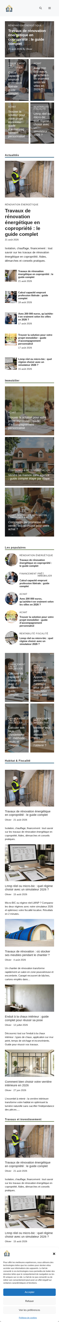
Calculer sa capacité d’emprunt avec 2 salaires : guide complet (15, 684)
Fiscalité (40, 109)
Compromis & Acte (20, 470)
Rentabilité (41, 107)
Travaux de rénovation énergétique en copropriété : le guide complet (27, 37)
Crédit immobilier (15, 667)
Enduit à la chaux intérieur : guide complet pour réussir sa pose (27, 1018)
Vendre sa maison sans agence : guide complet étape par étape (29, 477)
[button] (54, 1253)
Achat (37, 63)
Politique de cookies (28, 1318)
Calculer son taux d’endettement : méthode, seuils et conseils (16, 736)
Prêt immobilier (15, 66)
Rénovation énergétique (25, 25)
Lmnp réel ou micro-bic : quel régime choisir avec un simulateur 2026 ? (42, 124)
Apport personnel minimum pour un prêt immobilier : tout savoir (41, 685)
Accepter (29, 1292)
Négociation (41, 470)
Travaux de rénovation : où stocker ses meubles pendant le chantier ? (27, 953)
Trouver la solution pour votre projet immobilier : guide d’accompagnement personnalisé (35, 339)
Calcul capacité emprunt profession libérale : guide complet (15, 83)
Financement (16, 63)
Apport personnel (41, 671)
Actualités (39, 515)
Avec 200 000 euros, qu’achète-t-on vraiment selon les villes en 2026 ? (41, 79)
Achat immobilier (19, 515)
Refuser (29, 1301)
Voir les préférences (29, 1310)
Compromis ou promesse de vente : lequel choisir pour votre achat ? (28, 526)
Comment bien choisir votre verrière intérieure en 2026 (28, 1083)
